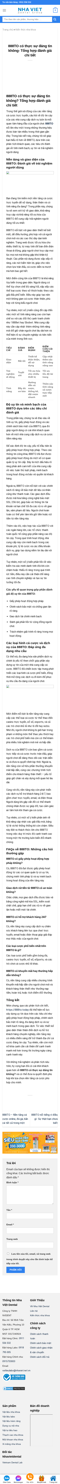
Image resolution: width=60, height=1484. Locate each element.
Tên (9, 1210)
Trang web (12, 1239)
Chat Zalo (7, 1482)
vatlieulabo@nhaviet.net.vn (16, 1370)
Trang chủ (7, 29)
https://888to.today (17, 1009)
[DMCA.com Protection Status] (13, 1388)
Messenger (18, 1482)
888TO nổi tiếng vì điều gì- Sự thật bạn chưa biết (44, 1118)
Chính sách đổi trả (39, 1357)
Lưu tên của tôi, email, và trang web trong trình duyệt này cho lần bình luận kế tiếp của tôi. (29, 1259)
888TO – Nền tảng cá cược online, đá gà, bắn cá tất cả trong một (15, 1118)
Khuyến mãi (41, 1482)
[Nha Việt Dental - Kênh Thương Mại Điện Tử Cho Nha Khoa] (30, 10)
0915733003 (8, 1361)
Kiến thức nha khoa (26, 29)
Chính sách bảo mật (40, 1343)
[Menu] (4, 10)
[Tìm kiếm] (55, 19)
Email (10, 1224)
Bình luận (12, 1182)
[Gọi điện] (30, 1477)
